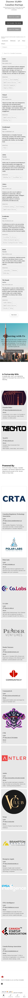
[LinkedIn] (2, 984)
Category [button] (4, 47)
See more (14, 314)
